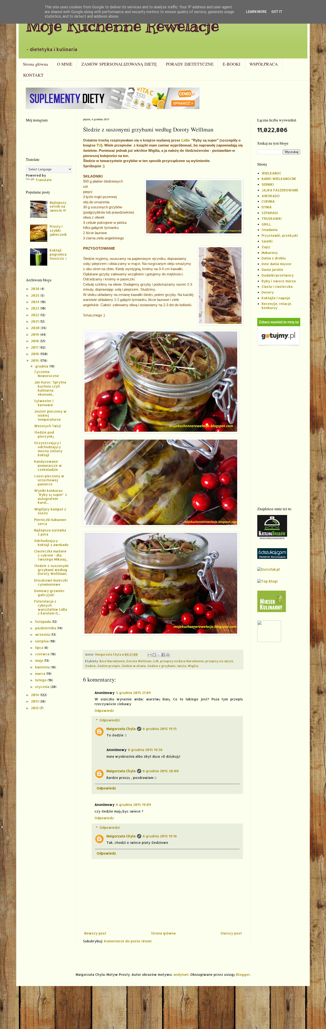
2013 (35, 701)
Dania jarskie (272, 270)
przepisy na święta (219, 661)
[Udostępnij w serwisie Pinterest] (167, 654)
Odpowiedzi (110, 720)
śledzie (90, 666)
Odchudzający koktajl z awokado (51, 543)
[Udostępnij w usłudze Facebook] (163, 654)
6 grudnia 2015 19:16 (160, 836)
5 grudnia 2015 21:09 (133, 693)
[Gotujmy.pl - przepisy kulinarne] (278, 345)
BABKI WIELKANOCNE (279, 179)
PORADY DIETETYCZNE (190, 64)
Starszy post (231, 933)
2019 (35, 334)
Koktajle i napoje (276, 298)
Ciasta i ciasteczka (277, 286)
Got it (276, 12)
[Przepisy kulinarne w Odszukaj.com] (272, 558)
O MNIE (64, 64)
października (46, 628)
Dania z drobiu (274, 258)
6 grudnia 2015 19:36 (145, 750)
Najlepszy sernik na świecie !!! (58, 206)
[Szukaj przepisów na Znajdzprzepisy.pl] (267, 581)
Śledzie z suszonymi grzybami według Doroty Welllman (51, 570)
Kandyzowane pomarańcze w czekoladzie (48, 465)
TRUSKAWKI (272, 218)
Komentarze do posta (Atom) (128, 941)
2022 (35, 315)
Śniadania (270, 230)
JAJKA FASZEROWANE (280, 190)
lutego (41, 680)
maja (39, 660)
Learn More (256, 12)
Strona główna (35, 64)
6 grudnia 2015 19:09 (133, 805)
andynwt (181, 974)
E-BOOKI (231, 64)
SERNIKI (268, 184)
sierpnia (42, 641)
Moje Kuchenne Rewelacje (122, 25)
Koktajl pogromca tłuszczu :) (58, 254)
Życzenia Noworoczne (46, 374)
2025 (35, 295)
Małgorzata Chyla (121, 729)
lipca (39, 648)
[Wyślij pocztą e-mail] (149, 654)
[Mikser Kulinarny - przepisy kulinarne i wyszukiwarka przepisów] (271, 611)
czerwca (42, 654)
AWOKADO (271, 196)
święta (181, 666)
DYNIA (267, 207)
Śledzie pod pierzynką (44, 434)
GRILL (266, 224)
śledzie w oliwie (133, 666)
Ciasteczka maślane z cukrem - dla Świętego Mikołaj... (51, 555)
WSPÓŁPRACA (263, 64)
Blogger (243, 974)
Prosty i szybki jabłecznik (58, 230)
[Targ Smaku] (269, 641)
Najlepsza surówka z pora (50, 532)
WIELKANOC (271, 173)
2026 (35, 289)
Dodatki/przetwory (278, 275)
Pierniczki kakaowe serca (50, 522)
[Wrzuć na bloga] (154, 654)
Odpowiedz (104, 711)
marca (40, 674)
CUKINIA (268, 201)
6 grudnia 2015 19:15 (160, 729)
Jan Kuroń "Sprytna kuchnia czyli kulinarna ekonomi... (50, 388)
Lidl (156, 661)
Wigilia (193, 666)
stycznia (42, 687)
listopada (43, 622)
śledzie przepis (108, 666)
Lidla (186, 140)
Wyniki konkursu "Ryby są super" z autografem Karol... (50, 496)
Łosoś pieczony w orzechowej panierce (49, 480)
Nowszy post (95, 933)
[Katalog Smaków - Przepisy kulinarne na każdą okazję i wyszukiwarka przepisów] (272, 538)
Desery (268, 292)
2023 (35, 308)
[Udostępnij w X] (158, 654)
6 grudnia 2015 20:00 (161, 771)
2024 (35, 302)
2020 (36, 328)
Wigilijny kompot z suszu (50, 511)
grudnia (42, 366)
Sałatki (267, 241)
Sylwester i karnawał (43, 403)
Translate (43, 180)
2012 (35, 708)
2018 (35, 341)
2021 (35, 321)
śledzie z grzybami (161, 666)
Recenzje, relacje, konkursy (277, 306)
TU (98, 145)
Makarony (270, 253)
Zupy (266, 247)
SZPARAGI (270, 213)
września (43, 634)
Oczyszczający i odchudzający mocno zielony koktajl (48, 449)
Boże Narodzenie (112, 661)
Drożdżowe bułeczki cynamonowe (51, 582)
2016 (35, 354)
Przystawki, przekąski (280, 235)
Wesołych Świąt (47, 426)
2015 (35, 360)
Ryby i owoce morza (279, 281)
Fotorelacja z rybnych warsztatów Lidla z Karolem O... (50, 607)
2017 (35, 347)
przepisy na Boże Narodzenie (182, 661)
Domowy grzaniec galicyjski (49, 593)
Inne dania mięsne (276, 264)
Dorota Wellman (139, 661)
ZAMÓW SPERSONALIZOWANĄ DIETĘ (119, 64)
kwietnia (43, 667)
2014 (35, 695)
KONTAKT (33, 75)
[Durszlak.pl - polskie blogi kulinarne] (268, 569)
